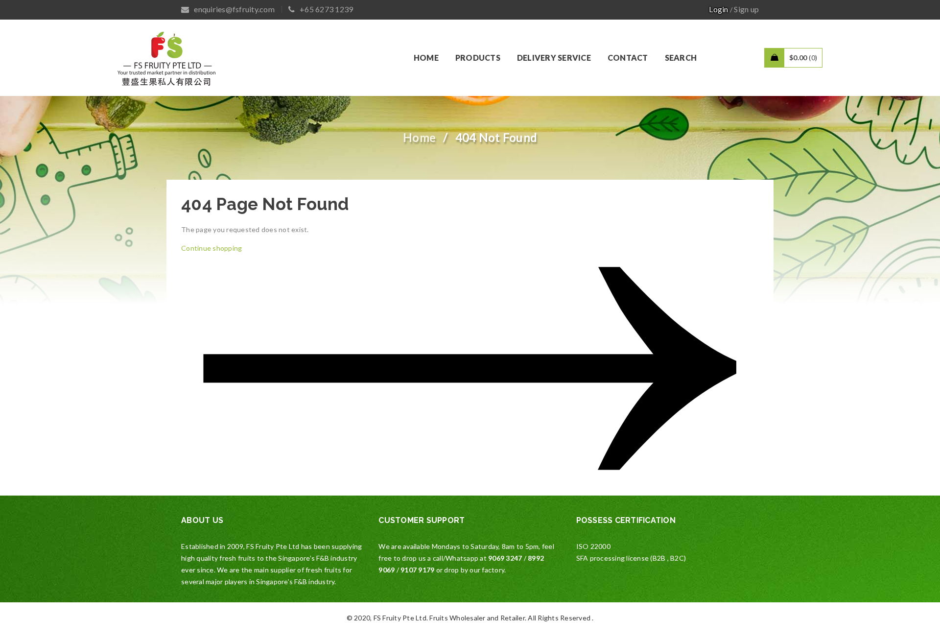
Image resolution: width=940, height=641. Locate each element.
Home (419, 137)
